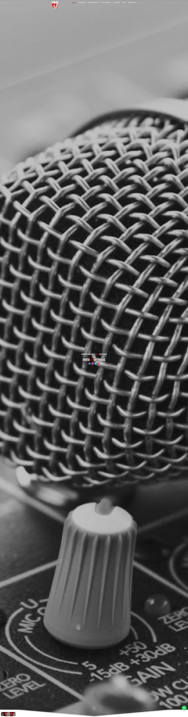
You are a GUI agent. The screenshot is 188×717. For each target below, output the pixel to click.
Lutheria (116, 2)
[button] (2, 714)
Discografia (106, 2)
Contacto (132, 2)
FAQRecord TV (93, 2)
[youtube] (98, 363)
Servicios (82, 2)
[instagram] (92, 363)
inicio (74, 2)
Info (124, 2)
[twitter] (95, 363)
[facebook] (89, 363)
